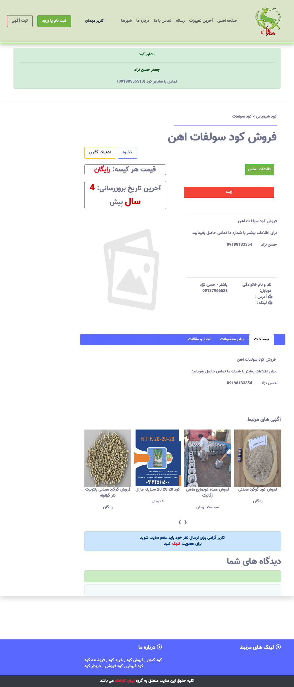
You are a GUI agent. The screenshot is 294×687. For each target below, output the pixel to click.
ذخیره (127, 152)
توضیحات (261, 339)
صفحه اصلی (226, 20)
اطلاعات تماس (259, 169)
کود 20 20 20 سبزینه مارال (108, 490)
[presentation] (179, 522)
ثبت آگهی (20, 21)
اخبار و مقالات (199, 339)
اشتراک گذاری (100, 152)
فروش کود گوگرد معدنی (208, 490)
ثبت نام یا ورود (54, 21)
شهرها (126, 21)
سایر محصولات (232, 339)
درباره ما (142, 21)
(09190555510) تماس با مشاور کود (147, 82)
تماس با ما (162, 21)
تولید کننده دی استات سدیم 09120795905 (257, 493)
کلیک (176, 544)
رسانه (180, 21)
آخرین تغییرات (201, 21)
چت (229, 192)
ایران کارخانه (125, 681)
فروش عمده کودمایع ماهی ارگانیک (157, 493)
